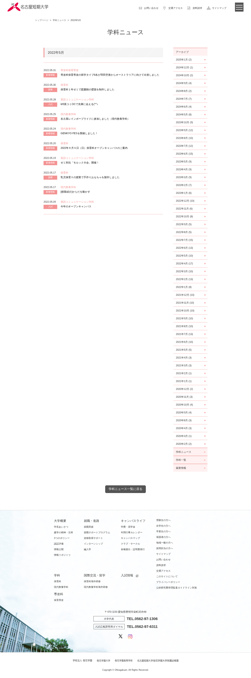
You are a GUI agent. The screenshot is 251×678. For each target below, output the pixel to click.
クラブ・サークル (130, 543)
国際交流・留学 (94, 575)
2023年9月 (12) (184, 130)
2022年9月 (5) (184, 224)
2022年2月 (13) (184, 279)
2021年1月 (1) (184, 381)
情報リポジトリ (62, 555)
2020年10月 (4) (184, 404)
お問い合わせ (151, 8)
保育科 (57, 581)
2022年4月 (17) (184, 263)
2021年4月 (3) (184, 357)
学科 (57, 575)
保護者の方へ (163, 537)
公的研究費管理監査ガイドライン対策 (176, 587)
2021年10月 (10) (185, 310)
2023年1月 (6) (184, 192)
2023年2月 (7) (184, 185)
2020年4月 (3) (184, 428)
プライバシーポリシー (168, 582)
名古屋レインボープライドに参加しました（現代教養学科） (95, 118)
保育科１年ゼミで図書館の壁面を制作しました (87, 89)
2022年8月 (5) (184, 232)
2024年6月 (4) (184, 106)
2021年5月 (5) (184, 349)
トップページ (41, 20)
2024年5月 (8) (184, 114)
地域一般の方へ (164, 542)
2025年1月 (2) (184, 59)
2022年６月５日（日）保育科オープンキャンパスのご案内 (94, 147)
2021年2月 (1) (184, 373)
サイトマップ (219, 8)
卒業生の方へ (163, 531)
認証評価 (59, 543)
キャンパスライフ (133, 521)
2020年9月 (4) (184, 412)
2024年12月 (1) (184, 67)
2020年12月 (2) (184, 389)
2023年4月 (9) (184, 169)
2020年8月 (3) (184, 420)
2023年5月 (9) (184, 161)
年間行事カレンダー (131, 532)
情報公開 (59, 549)
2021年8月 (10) (184, 326)
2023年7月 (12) (184, 145)
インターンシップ (93, 543)
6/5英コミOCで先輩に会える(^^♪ (79, 104)
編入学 (87, 549)
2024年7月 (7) (184, 98)
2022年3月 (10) (184, 271)
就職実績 (88, 526)
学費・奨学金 (128, 526)
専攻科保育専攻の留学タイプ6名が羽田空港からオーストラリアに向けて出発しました (110, 74)
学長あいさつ (61, 526)
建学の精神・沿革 (63, 532)
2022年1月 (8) (184, 287)
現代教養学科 (61, 587)
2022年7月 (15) (184, 240)
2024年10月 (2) (184, 75)
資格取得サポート (93, 538)
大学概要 (60, 521)
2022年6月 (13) (184, 247)
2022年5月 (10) (184, 255)
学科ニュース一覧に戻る (125, 489)
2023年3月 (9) (184, 177)
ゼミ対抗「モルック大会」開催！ (80, 162)
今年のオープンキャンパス (76, 206)
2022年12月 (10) (185, 200)
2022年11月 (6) (184, 208)
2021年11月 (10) (185, 302)
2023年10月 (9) (184, 122)
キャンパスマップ (130, 538)
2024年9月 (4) (184, 83)
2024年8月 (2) (184, 91)
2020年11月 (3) (184, 396)
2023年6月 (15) (184, 153)
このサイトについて (167, 576)
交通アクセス (175, 8)
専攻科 (58, 594)
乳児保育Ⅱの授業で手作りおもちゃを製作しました (90, 177)
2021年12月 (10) (185, 294)
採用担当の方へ (164, 548)
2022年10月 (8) (184, 216)
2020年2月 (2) (184, 443)
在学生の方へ (163, 525)
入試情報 (127, 575)
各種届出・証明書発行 (133, 549)
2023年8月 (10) (184, 138)
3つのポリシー (62, 538)
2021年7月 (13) (184, 334)
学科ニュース (59, 20)
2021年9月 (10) (184, 318)
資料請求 (197, 8)
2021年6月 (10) (184, 341)
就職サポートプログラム (97, 532)
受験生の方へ (163, 520)
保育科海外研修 (92, 581)
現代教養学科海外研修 (96, 587)
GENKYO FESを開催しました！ (79, 133)
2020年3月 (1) (184, 436)
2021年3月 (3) (184, 365)
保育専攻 (59, 600)
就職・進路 (91, 521)
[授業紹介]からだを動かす (75, 191)
